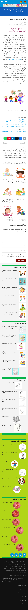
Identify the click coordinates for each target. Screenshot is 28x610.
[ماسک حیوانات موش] (17, 487)
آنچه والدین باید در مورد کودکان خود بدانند (9, 288)
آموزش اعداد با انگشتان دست (9, 218)
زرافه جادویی (23, 589)
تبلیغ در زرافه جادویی (21, 593)
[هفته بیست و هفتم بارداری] (20, 545)
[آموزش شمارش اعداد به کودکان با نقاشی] (22, 352)
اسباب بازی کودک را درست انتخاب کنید (8, 361)
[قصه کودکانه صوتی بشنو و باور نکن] (22, 453)
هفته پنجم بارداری (6, 511)
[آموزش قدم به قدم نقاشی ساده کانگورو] (22, 391)
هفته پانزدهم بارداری (7, 502)
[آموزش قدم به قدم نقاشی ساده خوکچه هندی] (22, 470)
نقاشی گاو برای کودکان (7, 425)
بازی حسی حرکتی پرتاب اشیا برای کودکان (7, 200)
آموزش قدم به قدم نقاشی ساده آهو (9, 409)
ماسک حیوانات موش (7, 486)
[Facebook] (20, 555)
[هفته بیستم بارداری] (16, 519)
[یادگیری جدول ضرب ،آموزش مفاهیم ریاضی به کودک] (22, 335)
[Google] (16, 555)
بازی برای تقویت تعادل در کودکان (18, 119)
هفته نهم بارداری (6, 536)
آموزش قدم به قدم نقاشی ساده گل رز (9, 444)
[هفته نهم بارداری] (14, 536)
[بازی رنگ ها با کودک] (20, 187)
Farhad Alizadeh (22, 585)
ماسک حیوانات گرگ (6, 417)
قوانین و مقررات (22, 600)
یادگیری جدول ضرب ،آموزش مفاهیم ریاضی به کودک (9, 335)
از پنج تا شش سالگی (20, 25)
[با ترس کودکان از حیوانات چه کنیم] (22, 304)
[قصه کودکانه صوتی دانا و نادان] (21, 478)
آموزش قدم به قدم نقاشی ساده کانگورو (9, 392)
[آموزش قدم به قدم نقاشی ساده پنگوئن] (22, 400)
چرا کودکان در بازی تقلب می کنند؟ (9, 296)
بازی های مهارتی (11, 25)
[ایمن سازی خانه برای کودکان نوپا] (22, 279)
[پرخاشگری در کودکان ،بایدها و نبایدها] (22, 270)
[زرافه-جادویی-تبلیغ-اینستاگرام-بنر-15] (15, 5)
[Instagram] (12, 555)
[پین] (9, 138)
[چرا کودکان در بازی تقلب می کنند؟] (22, 296)
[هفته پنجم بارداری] (15, 511)
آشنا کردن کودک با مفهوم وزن (9, 343)
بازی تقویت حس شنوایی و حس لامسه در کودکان (14, 126)
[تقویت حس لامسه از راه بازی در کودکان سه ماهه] (7, 168)
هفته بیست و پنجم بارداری (8, 528)
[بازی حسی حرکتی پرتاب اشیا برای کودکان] (7, 187)
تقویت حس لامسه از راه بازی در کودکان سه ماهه (8, 181)
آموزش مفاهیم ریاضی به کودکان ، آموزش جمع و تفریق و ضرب (10, 327)
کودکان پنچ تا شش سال (15, 59)
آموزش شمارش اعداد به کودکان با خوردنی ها (20, 180)
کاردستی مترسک (6, 461)
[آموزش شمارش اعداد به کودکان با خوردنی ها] (20, 168)
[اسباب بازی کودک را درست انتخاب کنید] (22, 361)
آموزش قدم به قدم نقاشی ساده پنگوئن (9, 400)
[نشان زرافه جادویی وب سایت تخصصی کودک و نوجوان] (23, 2)
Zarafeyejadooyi (8, 578)
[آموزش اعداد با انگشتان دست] (7, 206)
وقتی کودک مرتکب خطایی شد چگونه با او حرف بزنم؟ (9, 313)
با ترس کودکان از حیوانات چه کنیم (9, 304)
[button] (2, 1)
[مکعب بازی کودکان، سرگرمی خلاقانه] (20, 206)
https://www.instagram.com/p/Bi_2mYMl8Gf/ (13, 131)
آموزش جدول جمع (6, 369)
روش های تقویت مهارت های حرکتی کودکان (15, 125)
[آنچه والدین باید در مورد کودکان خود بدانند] (22, 287)
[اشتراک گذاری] (20, 138)
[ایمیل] (24, 138)
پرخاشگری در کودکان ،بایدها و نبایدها (9, 271)
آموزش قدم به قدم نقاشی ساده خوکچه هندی (9, 470)
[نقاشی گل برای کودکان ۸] (18, 383)
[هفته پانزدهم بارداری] (17, 502)
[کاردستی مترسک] (14, 461)
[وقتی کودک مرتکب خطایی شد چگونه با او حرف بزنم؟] (22, 313)
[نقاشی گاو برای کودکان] (17, 425)
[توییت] (17, 138)
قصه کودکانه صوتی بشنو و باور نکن (9, 453)
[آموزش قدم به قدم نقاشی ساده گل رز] (22, 444)
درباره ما (24, 596)
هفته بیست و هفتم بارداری (8, 545)
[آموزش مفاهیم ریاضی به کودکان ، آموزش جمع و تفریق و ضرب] (22, 327)
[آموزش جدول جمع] (15, 369)
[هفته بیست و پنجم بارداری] (20, 528)
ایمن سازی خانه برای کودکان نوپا (9, 279)
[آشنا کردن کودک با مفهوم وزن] (21, 344)
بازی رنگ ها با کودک (21, 199)
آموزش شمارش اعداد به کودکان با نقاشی (9, 352)
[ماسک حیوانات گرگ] (16, 417)
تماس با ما (23, 604)
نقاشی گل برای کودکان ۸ (8, 383)
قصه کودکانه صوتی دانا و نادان (9, 478)
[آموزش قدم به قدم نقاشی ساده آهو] (22, 408)
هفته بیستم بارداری (6, 519)
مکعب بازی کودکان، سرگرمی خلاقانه (21, 218)
